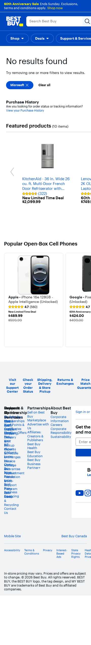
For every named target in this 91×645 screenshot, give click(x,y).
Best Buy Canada (74, 536)
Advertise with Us (38, 426)
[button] (17, 38)
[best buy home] (14, 21)
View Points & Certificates (14, 427)
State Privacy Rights (76, 554)
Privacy (47, 550)
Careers (56, 425)
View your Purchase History (25, 110)
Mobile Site (12, 536)
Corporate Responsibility (61, 431)
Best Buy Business (33, 462)
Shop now (55, 8)
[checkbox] (19, 85)
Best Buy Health (33, 446)
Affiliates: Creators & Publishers (35, 436)
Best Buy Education (35, 454)
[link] (22, 307)
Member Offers (15, 433)
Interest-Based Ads (61, 554)
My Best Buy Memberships (14, 419)
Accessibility (12, 550)
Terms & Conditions (31, 552)
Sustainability (61, 437)
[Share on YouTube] (80, 493)
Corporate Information (60, 419)
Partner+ (33, 468)
